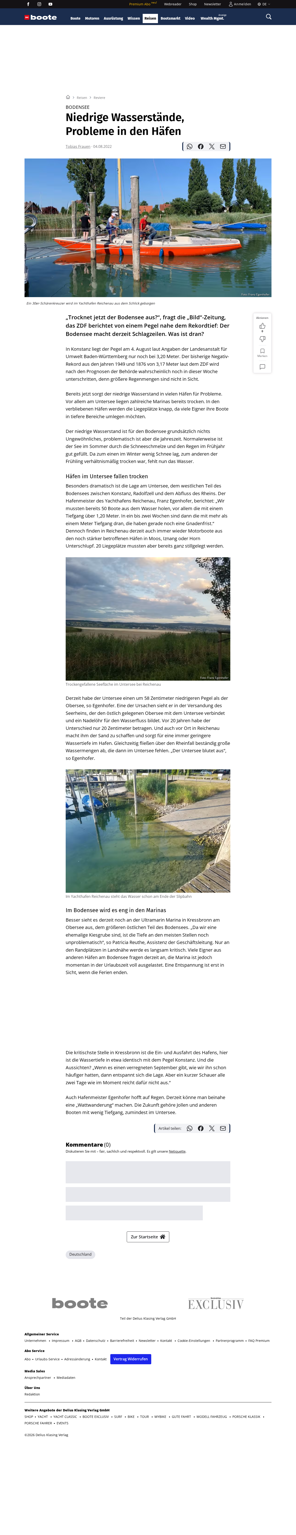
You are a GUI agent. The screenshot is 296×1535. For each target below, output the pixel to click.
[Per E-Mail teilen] (223, 146)
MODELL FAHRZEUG (212, 1416)
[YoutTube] (50, 4)
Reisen (150, 18)
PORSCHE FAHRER (38, 1423)
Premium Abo (143, 4)
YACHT (43, 1416)
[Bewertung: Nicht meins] (262, 339)
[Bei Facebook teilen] (201, 146)
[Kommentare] (262, 367)
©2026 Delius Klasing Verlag (46, 1435)
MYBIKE (160, 1416)
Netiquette (177, 1151)
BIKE (132, 1416)
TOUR (145, 1416)
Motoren (92, 18)
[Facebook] (28, 4)
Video (190, 18)
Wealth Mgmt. (213, 17)
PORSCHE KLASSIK (246, 1416)
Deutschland (80, 1254)
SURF (118, 1416)
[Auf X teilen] (212, 146)
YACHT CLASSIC (65, 1416)
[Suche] (268, 16)
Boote (75, 18)
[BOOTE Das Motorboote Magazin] (44, 17)
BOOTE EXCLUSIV (96, 1416)
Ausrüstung (113, 18)
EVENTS (62, 1423)
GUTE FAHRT (182, 1416)
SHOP (29, 1416)
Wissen (134, 18)
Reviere (99, 97)
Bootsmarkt (170, 18)
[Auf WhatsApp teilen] (189, 146)
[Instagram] (39, 4)
